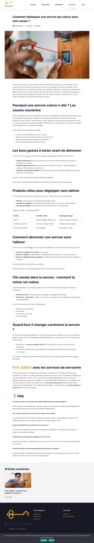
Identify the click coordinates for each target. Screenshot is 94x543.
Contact (66, 514)
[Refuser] (92, 538)
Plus (83, 5)
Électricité (45, 5)
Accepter (43, 540)
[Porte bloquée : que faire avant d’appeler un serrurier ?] (18, 480)
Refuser (51, 540)
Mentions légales (69, 516)
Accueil (33, 5)
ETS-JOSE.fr (22, 367)
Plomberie (59, 5)
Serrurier (72, 5)
